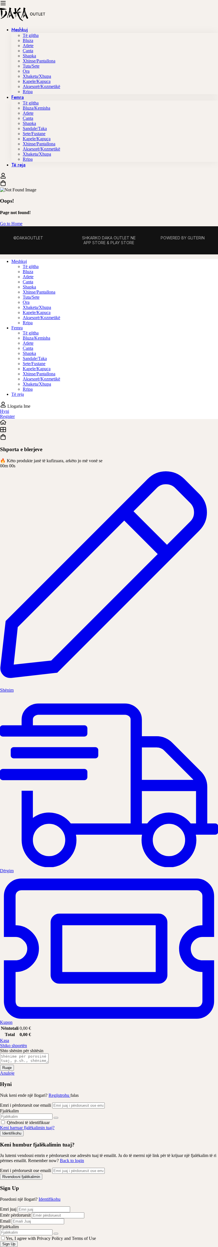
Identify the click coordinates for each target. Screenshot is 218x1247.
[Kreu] (109, 422)
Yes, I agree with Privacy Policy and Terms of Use (51, 1238)
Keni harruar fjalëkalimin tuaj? (27, 1127)
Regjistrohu (59, 1095)
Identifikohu (49, 1199)
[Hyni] (3, 177)
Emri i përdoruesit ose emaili (25, 1105)
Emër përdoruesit (15, 1215)
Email (5, 1221)
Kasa (4, 1040)
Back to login (72, 1160)
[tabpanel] (109, 328)
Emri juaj (9, 1209)
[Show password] (56, 1118)
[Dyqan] (109, 430)
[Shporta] (109, 183)
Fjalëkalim (9, 1110)
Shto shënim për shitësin (21, 1050)
